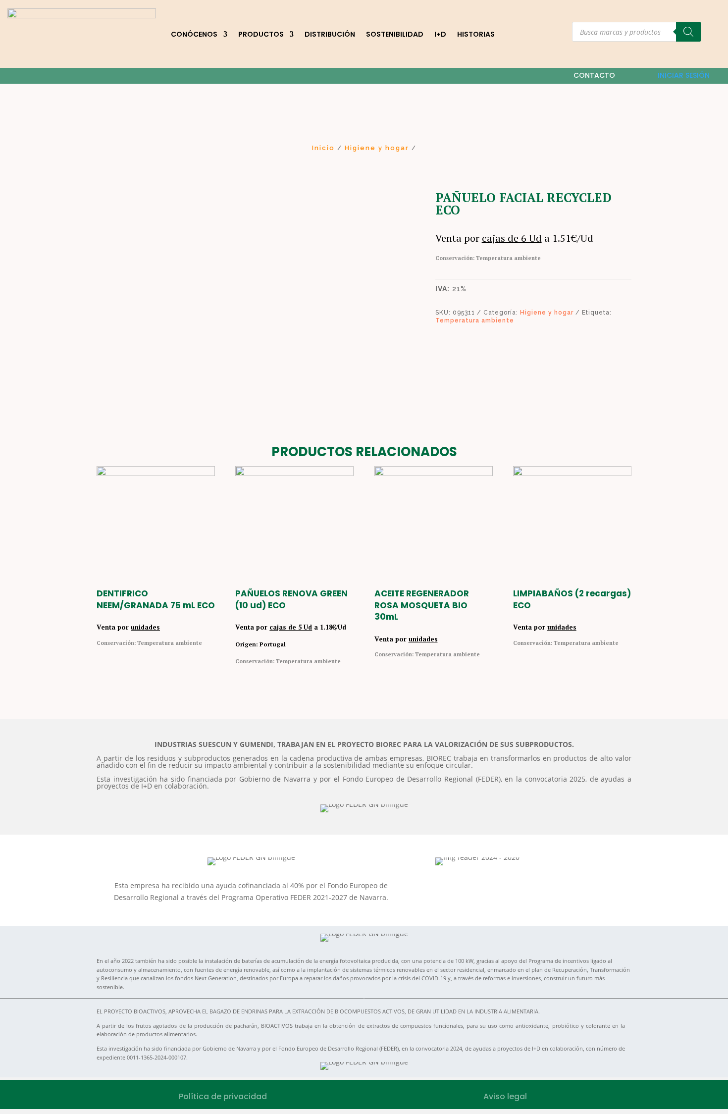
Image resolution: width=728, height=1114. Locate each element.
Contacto (594, 75)
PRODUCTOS (261, 34)
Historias (476, 34)
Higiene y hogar (377, 148)
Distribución (330, 34)
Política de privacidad (223, 1096)
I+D (440, 34)
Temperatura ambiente (474, 320)
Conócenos (194, 34)
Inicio (323, 148)
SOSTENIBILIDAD (394, 34)
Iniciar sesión (684, 75)
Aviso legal (505, 1096)
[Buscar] (688, 32)
